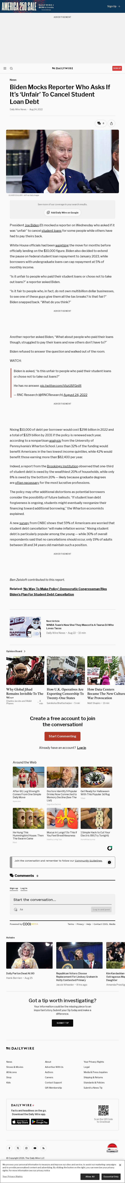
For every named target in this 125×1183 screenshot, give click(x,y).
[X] (18, 1148)
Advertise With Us (54, 1067)
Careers (49, 1077)
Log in (81, 748)
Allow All (90, 1176)
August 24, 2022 (75, 395)
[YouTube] (35, 1148)
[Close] (120, 1165)
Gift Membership (53, 1087)
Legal (86, 1067)
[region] (62, 1171)
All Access (11, 1072)
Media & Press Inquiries (96, 1072)
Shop (8, 1077)
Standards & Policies (94, 1082)
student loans (52, 231)
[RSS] (43, 1148)
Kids (8, 1082)
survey (24, 523)
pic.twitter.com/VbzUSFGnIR (60, 386)
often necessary (27, 483)
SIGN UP (117, 68)
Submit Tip (63, 1023)
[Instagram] (26, 1148)
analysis (55, 440)
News (9, 1061)
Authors (49, 1072)
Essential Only (111, 1176)
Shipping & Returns (93, 1077)
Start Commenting (62, 736)
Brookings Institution (62, 466)
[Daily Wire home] (62, 68)
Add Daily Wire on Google (65, 212)
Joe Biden (32, 225)
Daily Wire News (18, 109)
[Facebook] (9, 1148)
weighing (62, 245)
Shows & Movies (14, 1067)
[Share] (111, 123)
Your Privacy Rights (94, 1061)
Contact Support (53, 1082)
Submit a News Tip (93, 1087)
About (48, 1061)
